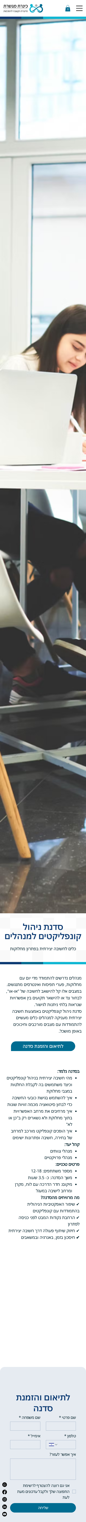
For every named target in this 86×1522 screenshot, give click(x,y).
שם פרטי (67, 1417)
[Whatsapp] (4, 1484)
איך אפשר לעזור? (63, 1454)
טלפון (70, 1435)
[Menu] (79, 8)
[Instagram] (4, 1499)
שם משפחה (29, 1417)
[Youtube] (4, 1514)
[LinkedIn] (4, 1506)
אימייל (34, 1435)
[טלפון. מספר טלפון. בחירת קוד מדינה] (53, 1445)
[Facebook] (4, 1492)
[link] (67, 8)
